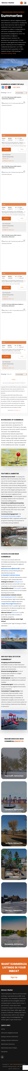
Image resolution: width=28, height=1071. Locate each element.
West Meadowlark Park (8, 597)
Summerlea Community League (10, 516)
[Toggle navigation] (25, 3)
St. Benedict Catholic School (10, 575)
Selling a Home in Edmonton (9, 1040)
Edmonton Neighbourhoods (9, 1033)
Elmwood (15, 612)
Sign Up (14, 977)
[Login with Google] (6, 87)
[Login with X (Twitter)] (9, 87)
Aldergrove (17, 582)
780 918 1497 (5, 158)
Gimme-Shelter (8, 3)
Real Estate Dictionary (8, 1044)
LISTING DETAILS (6, 149)
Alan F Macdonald (15, 1064)
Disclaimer (4, 1052)
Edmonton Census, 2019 (8, 53)
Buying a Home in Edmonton (9, 1036)
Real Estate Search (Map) (9, 1048)
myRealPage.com (16, 410)
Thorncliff (17, 588)
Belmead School (6, 568)
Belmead (16, 568)
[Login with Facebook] (3, 87)
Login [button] (16, 87)
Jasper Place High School (9, 604)
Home (3, 1029)
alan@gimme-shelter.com (8, 160)
